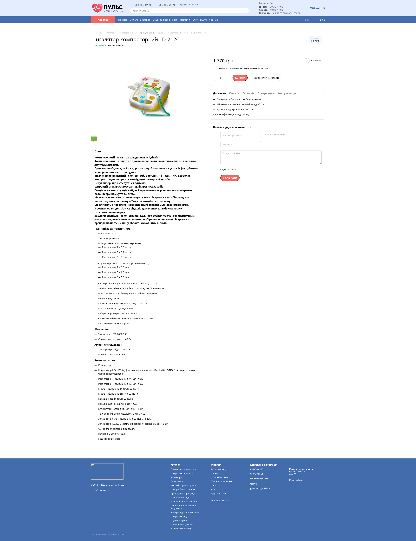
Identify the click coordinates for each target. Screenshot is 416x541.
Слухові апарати (179, 520)
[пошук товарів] (246, 10)
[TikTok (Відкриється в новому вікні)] (218, 506)
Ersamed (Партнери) (181, 528)
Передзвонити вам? (188, 4)
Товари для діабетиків (182, 473)
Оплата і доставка (140, 19)
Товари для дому (179, 516)
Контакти (185, 19)
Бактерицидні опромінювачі (185, 512)
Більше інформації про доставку (231, 114)
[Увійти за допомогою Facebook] (288, 135)
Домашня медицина (181, 497)
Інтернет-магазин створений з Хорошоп (108, 534)
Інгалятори (176, 477)
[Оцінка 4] (257, 169)
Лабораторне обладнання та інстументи (185, 507)
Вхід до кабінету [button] (218, 469)
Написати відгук (116, 45)
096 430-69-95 (143, 4)
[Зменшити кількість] (215, 78)
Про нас (122, 19)
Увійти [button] (222, 68)
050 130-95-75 (167, 4)
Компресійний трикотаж (183, 489)
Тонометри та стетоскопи (183, 469)
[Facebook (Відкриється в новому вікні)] (223, 506)
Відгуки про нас (209, 19)
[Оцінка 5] (262, 169)
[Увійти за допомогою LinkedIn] (299, 135)
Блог (195, 19)
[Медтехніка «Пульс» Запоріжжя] (107, 471)
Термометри (177, 481)
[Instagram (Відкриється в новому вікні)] (212, 506)
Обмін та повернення (165, 19)
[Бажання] (300, 19)
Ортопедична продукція (183, 493)
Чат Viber (254, 483)
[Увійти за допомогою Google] (294, 135)
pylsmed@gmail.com (260, 488)
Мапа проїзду (295, 480)
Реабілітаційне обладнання (184, 501)
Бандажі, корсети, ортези (183, 485)
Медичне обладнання (182, 524)
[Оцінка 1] (241, 169)
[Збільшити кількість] (225, 78)
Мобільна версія (102, 490)
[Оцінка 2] (246, 169)
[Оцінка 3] (251, 169)
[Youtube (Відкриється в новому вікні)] (228, 506)
